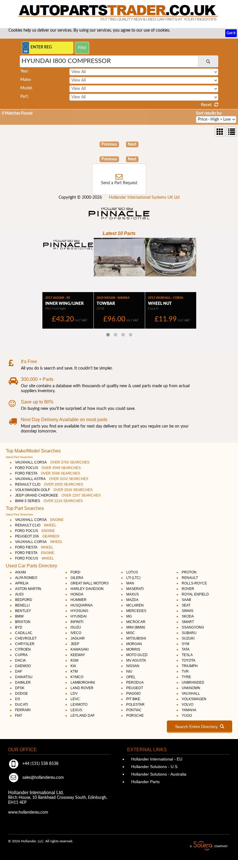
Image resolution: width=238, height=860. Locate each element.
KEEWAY (78, 655)
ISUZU (76, 627)
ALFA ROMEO (26, 578)
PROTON (189, 572)
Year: (24, 71)
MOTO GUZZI (136, 655)
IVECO (76, 633)
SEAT (186, 605)
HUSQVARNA (82, 605)
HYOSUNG (79, 611)
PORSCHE (135, 716)
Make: (25, 80)
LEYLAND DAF (83, 716)
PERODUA (135, 682)
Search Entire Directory (197, 726)
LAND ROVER (82, 688)
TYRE (186, 677)
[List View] (231, 131)
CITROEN (23, 649)
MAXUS (132, 594)
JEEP (75, 644)
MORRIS (133, 649)
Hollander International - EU (156, 759)
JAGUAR (78, 638)
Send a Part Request (119, 183)
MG (129, 616)
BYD (18, 627)
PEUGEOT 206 (37, 536)
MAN (130, 583)
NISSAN (132, 666)
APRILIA (21, 583)
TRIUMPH (190, 666)
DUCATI (21, 705)
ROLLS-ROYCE (194, 583)
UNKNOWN (191, 688)
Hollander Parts (145, 781)
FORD (75, 572)
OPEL (131, 677)
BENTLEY (23, 611)
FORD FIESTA (47, 473)
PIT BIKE (133, 699)
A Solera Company (208, 846)
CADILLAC (24, 633)
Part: (24, 97)
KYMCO (77, 677)
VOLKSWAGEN (194, 699)
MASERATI (135, 589)
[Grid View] (220, 131)
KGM (74, 660)
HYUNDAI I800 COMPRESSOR (66, 61)
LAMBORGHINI (83, 682)
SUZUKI (188, 638)
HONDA (77, 594)
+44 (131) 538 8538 (39, 764)
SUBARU (189, 633)
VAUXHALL (191, 693)
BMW (19, 616)
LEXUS (76, 710)
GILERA (77, 578)
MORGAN (134, 644)
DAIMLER (23, 682)
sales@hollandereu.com (42, 778)
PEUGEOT (134, 688)
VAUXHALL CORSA (52, 462)
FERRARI (22, 710)
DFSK (19, 688)
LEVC (75, 699)
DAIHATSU (24, 677)
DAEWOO (23, 666)
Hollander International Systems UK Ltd (144, 197)
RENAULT (190, 578)
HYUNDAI (78, 616)
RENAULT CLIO (49, 484)
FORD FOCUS (48, 468)
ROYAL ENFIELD (195, 594)
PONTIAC (134, 710)
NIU (129, 671)
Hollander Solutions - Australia (158, 774)
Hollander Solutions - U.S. (154, 766)
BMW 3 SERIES (49, 501)
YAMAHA (189, 710)
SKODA (188, 616)
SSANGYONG (193, 627)
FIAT (18, 716)
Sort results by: (209, 113)
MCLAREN (135, 605)
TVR (185, 671)
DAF (18, 671)
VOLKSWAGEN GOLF (54, 490)
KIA (73, 666)
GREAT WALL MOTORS (90, 583)
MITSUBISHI (136, 638)
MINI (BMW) (135, 627)
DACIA (20, 660)
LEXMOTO (79, 705)
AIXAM (20, 572)
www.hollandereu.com (28, 812)
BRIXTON (22, 622)
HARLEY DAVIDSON (87, 589)
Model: (26, 88)
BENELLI (22, 605)
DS (17, 699)
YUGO (187, 716)
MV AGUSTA (136, 660)
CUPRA (21, 655)
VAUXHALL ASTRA (51, 479)
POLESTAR (135, 705)
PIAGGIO (133, 693)
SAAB (186, 600)
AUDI (19, 594)
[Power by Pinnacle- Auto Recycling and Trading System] (119, 220)
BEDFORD (23, 600)
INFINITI (77, 622)
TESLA (187, 655)
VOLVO (187, 705)
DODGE (21, 693)
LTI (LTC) (133, 578)
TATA (186, 649)
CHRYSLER (25, 644)
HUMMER (78, 600)
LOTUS (132, 572)
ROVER (188, 589)
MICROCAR (135, 622)
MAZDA (132, 600)
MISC (130, 633)
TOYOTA (188, 660)
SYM (185, 644)
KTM (74, 671)
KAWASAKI (80, 649)
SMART (188, 622)
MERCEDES (136, 611)
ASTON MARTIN (28, 589)
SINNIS (187, 611)
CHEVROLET (26, 638)
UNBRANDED (193, 682)
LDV (74, 693)
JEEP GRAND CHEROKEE (58, 495)
